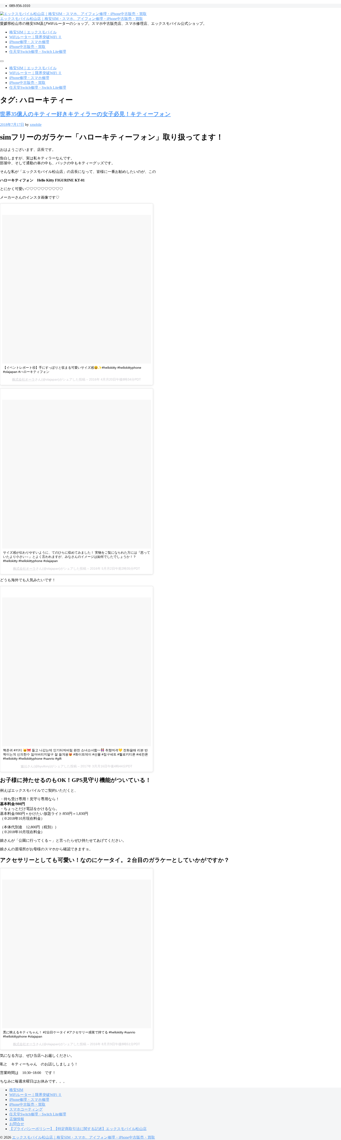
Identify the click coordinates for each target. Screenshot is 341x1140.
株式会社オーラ (23, 379)
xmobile (36, 125)
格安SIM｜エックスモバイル (33, 32)
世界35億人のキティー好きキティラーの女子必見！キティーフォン (85, 114)
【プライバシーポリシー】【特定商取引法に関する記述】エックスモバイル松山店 (78, 1129)
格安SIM (16, 1090)
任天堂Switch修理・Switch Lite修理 (37, 52)
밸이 (24, 766)
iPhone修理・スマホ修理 (29, 42)
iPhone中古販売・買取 (27, 47)
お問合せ (16, 1124)
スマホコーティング (26, 1109)
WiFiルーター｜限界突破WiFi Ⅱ (35, 37)
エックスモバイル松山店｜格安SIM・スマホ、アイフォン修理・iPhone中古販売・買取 (71, 19)
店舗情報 (16, 1119)
